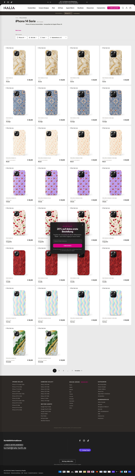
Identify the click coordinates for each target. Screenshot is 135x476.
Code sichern (67, 245)
